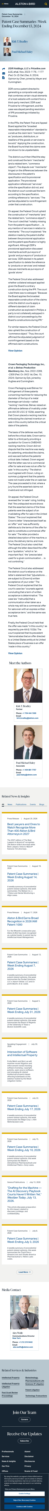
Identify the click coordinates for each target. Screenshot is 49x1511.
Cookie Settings (24, 1493)
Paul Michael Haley (22, 51)
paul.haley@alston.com (27, 775)
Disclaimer (29, 1456)
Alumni (27, 1452)
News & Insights (9, 1461)
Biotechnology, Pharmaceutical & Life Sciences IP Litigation (34, 1381)
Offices (5, 1471)
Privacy (27, 1466)
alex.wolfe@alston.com (23, 1347)
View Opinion (15, 351)
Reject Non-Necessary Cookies (24, 1500)
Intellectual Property (10, 1378)
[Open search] (46, 4)
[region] (24, 1492)
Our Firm (5, 1466)
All (3, 804)
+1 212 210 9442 (25, 1342)
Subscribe (24, 1441)
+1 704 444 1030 (29, 713)
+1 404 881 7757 (29, 770)
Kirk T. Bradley (20, 41)
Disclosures (29, 1461)
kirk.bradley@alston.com (27, 718)
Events (33, 804)
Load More (23, 1272)
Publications (21, 804)
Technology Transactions (36, 1396)
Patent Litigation (32, 1390)
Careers (24, 1419)
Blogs (41, 804)
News (10, 804)
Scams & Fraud (30, 1471)
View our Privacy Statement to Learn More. (20, 1489)
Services (5, 1456)
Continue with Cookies (24, 1506)
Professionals (8, 1452)
